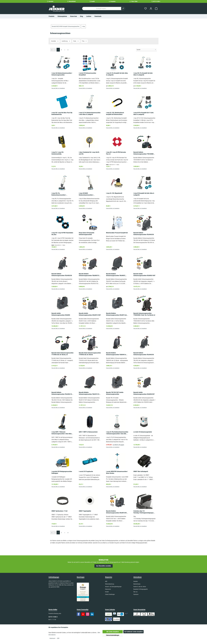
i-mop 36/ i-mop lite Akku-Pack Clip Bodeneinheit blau (62, 113)
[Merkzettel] (145, 8)
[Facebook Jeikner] (79, 614)
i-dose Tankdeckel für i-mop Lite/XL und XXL (89, 153)
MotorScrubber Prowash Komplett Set (117, 233)
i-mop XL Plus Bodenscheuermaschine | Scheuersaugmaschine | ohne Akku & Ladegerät (117, 433)
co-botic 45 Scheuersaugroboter (142, 432)
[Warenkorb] (156, 8)
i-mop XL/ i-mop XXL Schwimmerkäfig (58, 153)
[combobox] (101, 8)
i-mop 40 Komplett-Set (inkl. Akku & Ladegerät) (143, 194)
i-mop (83, 26)
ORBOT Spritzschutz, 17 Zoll (59, 511)
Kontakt (107, 591)
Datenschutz (108, 589)
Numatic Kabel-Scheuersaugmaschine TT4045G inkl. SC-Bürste (90, 354)
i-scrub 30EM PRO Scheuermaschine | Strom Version (117, 472)
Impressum (135, 594)
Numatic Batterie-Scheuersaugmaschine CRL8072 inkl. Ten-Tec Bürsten (116, 314)
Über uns (135, 591)
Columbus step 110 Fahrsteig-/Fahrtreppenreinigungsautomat (144, 512)
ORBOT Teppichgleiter (85, 511)
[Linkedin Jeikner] (92, 614)
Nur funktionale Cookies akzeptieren (133, 631)
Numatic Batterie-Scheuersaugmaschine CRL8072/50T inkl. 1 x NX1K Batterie (116, 512)
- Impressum (52, 638)
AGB (106, 581)
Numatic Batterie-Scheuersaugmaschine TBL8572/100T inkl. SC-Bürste (90, 393)
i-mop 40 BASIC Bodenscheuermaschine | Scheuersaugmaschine (86, 194)
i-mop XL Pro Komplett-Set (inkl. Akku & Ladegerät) (117, 74)
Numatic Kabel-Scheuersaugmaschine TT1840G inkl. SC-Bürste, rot (62, 354)
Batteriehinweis (136, 584)
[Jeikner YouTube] (83, 614)
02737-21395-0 (156, 1)
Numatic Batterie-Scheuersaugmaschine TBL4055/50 (62, 274)
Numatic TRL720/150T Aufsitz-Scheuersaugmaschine (115, 393)
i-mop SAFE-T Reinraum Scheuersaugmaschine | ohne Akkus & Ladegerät (63, 433)
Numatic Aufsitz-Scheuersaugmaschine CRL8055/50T (144, 393)
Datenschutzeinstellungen (112, 635)
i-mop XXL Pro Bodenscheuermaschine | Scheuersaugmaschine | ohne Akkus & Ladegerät (63, 194)
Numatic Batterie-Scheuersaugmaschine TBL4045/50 (143, 233)
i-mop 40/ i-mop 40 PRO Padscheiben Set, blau (62, 233)
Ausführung (65, 41)
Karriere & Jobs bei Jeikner (139, 586)
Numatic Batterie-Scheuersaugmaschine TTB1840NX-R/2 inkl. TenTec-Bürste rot (143, 153)
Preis (83, 41)
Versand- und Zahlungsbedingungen (113, 586)
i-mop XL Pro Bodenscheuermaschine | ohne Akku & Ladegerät (89, 113)
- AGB (57, 638)
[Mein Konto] (151, 8)
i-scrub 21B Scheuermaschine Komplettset (87, 74)
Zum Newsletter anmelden (103, 566)
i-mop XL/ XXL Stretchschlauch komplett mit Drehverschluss (115, 113)
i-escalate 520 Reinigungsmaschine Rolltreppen (62, 472)
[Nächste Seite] (64, 50)
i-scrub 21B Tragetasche (86, 471)
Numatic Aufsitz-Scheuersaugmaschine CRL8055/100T (144, 274)
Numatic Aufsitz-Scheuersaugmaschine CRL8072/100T (90, 314)
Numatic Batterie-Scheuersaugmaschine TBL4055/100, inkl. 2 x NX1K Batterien (62, 393)
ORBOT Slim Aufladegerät (140, 471)
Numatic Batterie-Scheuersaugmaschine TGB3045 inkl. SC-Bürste (116, 354)
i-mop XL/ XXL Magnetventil (114, 193)
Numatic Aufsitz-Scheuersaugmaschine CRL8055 (61, 314)
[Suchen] (123, 8)
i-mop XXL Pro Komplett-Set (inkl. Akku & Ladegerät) (143, 74)
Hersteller (53, 41)
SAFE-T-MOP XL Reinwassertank (88, 432)
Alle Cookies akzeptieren (112, 631)
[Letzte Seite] (68, 50)
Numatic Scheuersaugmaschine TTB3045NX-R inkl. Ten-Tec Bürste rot (144, 314)
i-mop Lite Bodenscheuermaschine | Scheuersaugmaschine (62, 74)
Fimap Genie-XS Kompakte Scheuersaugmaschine (86, 233)
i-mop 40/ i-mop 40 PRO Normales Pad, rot (116, 153)
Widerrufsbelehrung (109, 584)
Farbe (74, 41)
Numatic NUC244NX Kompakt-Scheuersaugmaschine (65, 26)
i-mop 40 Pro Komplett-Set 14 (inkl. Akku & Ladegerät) (143, 113)
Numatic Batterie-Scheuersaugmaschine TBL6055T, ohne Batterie (115, 274)
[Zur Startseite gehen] (57, 8)
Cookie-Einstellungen (110, 594)
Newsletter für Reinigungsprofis (140, 589)
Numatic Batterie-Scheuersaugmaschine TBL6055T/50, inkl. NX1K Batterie (89, 274)
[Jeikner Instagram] (88, 614)
